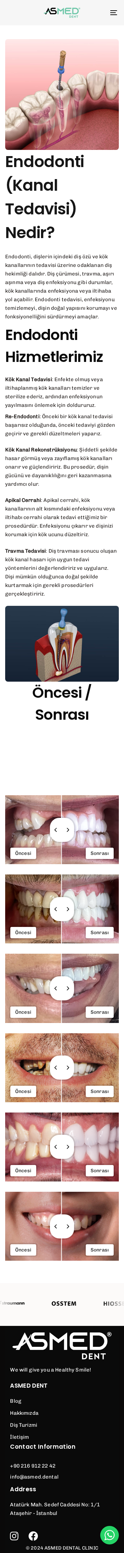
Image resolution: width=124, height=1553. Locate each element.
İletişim (19, 1437)
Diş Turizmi (23, 1425)
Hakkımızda (24, 1413)
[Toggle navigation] (98, 12)
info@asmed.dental (34, 1477)
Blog (15, 1401)
